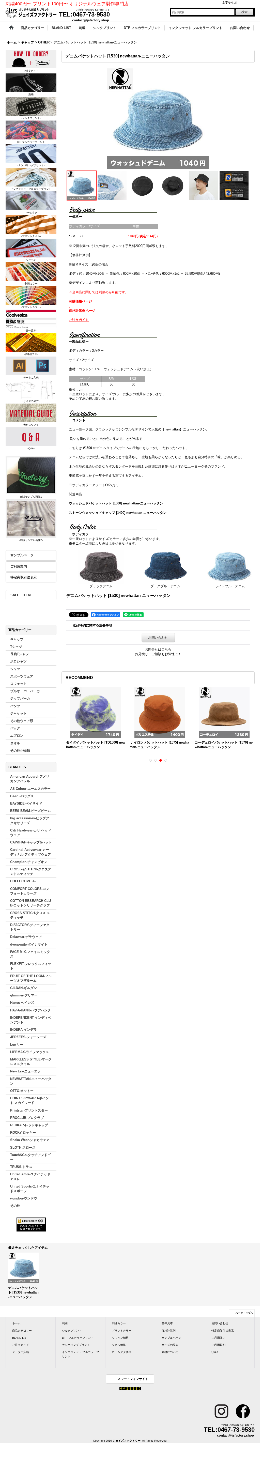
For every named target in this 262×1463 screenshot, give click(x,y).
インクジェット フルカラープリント (80, 1354)
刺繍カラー (119, 1323)
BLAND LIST (20, 1337)
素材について (170, 1351)
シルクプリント (72, 1330)
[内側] (112, 186)
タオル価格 (119, 1344)
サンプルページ (22, 555)
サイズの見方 (170, 1344)
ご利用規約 (218, 1344)
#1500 (87, 448)
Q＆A (214, 1351)
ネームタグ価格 (121, 1351)
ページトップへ (244, 1313)
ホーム (16, 1323)
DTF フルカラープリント (78, 1337)
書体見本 (167, 1323)
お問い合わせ (158, 637)
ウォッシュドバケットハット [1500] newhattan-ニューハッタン (116, 503)
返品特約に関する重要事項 (92, 625)
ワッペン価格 (120, 1337)
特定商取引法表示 (23, 577)
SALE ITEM (20, 595)
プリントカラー (121, 1330)
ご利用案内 (18, 566)
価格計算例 (169, 1330)
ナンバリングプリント (76, 1344)
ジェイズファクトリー (127, 1440)
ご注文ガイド (20, 1344)
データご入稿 (20, 1351)
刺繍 (65, 1323)
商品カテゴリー (22, 1330)
